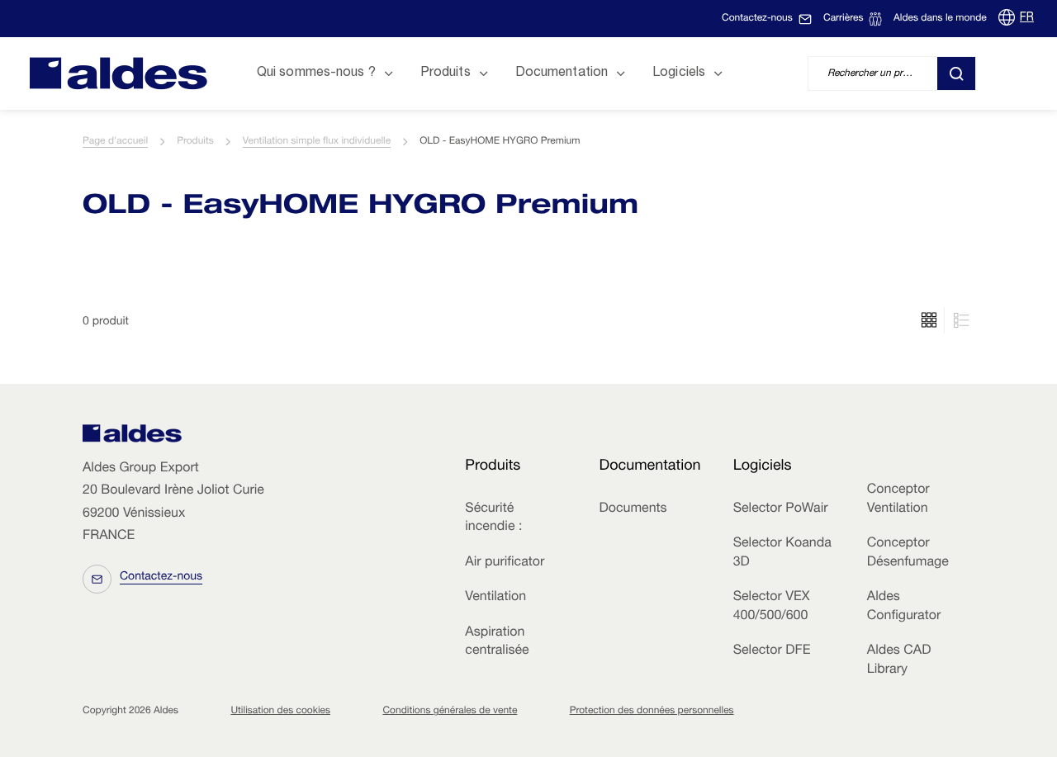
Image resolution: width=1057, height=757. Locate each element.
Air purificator (504, 563)
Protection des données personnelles (652, 712)
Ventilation (495, 597)
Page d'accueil (115, 142)
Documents (632, 509)
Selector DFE (772, 651)
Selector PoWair (780, 509)
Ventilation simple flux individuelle (317, 142)
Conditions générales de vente (449, 712)
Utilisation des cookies (280, 712)
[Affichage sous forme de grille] (959, 320)
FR (1027, 18)
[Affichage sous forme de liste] (929, 320)
